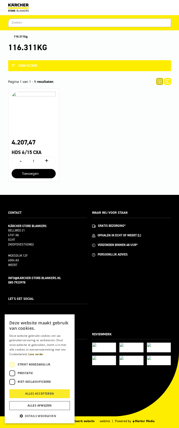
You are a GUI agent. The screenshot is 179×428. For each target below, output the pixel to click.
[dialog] (40, 368)
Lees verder (35, 354)
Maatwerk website (82, 421)
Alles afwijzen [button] (40, 405)
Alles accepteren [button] (39, 394)
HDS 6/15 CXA (26, 152)
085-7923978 (16, 282)
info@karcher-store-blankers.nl (34, 278)
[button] (39, 416)
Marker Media (145, 421)
